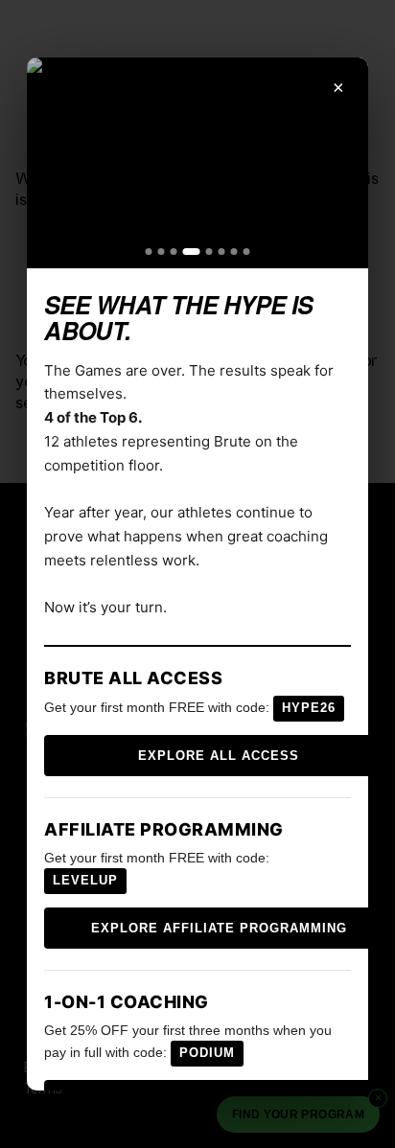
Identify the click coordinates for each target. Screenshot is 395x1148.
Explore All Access (218, 755)
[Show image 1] (149, 251)
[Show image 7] (234, 251)
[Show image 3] (174, 251)
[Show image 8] (247, 251)
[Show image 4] (191, 251)
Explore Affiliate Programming (219, 928)
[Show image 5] (209, 251)
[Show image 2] (161, 251)
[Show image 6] (222, 251)
